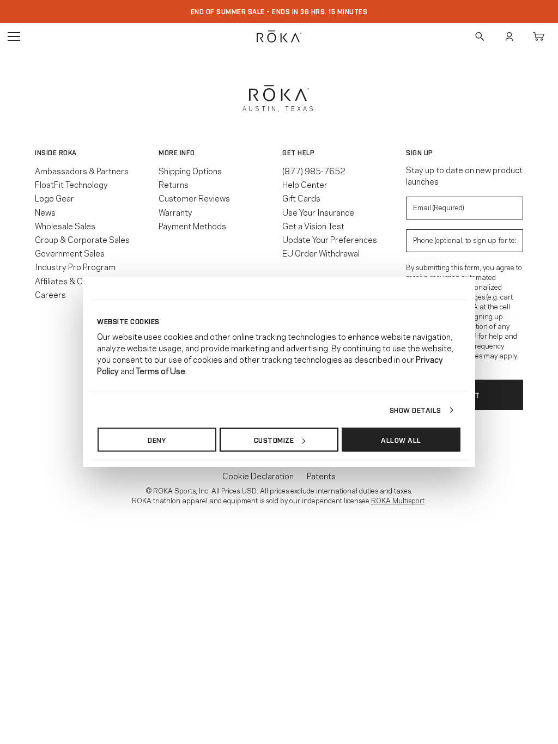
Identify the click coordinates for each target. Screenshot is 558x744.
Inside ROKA (56, 152)
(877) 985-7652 (313, 170)
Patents (321, 475)
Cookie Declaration (258, 475)
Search (479, 36)
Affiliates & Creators (73, 280)
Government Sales (70, 253)
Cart (538, 36)
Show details (415, 409)
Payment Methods (192, 225)
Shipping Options (190, 170)
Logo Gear (54, 198)
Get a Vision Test (313, 225)
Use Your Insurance (318, 212)
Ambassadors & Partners (82, 170)
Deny (157, 439)
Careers (50, 294)
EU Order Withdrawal (321, 253)
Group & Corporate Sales (82, 239)
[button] (93, 152)
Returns (174, 184)
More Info (177, 152)
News (45, 212)
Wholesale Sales (65, 225)
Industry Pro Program (75, 266)
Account (509, 36)
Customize (274, 439)
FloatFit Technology (71, 184)
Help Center (304, 184)
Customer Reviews (194, 198)
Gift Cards (301, 198)
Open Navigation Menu (13, 36)
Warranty (175, 212)
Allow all (401, 439)
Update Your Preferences (329, 239)
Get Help (298, 152)
